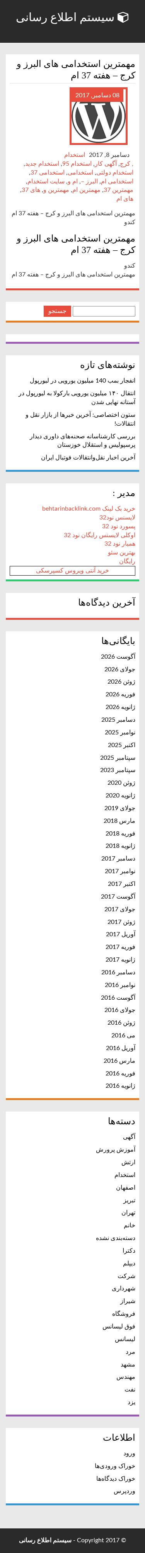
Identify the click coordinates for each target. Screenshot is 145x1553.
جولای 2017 (119, 909)
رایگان (127, 561)
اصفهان (125, 1188)
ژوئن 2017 (121, 922)
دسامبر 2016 (118, 972)
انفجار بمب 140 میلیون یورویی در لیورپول (82, 381)
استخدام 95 (77, 164)
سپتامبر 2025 (117, 758)
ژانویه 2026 (120, 707)
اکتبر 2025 (121, 745)
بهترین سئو (121, 552)
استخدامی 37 (48, 173)
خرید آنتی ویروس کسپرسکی (72, 571)
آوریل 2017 (120, 934)
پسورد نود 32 (118, 526)
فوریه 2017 (120, 947)
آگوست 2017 (118, 897)
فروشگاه (123, 1314)
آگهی (129, 1137)
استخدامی (80, 173)
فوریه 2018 (120, 834)
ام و (73, 181)
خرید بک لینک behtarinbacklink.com (88, 509)
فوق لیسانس (118, 1326)
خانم (129, 1225)
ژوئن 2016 (121, 1023)
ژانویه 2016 (120, 1086)
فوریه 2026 (120, 694)
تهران (128, 1213)
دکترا (129, 1251)
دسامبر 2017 (118, 859)
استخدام (74, 155)
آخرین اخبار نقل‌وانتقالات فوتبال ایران (88, 457)
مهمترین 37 (118, 190)
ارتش (128, 1162)
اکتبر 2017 (121, 884)
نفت (130, 1390)
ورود (129, 1453)
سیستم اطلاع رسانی (67, 17)
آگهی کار (106, 164)
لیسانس (125, 1339)
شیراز (127, 1301)
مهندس (125, 1377)
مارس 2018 (119, 821)
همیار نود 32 (119, 544)
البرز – (89, 181)
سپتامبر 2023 (117, 770)
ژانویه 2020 (120, 795)
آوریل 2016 (120, 1048)
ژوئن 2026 (121, 682)
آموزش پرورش (115, 1150)
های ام (124, 199)
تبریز (129, 1200)
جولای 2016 (119, 1010)
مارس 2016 (119, 1061)
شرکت (126, 1276)
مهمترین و (56, 190)
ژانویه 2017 (120, 960)
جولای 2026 (119, 669)
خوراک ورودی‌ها (115, 1466)
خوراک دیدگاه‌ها (115, 1479)
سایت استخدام (46, 181)
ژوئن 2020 (121, 783)
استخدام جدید (42, 164)
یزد (131, 1402)
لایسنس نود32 (117, 517)
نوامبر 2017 (120, 871)
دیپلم (129, 1263)
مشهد (128, 1365)
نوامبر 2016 (120, 985)
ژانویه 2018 (120, 846)
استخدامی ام (117, 181)
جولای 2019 (119, 808)
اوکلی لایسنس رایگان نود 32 (99, 535)
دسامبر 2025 (118, 720)
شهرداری (123, 1288)
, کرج (126, 164)
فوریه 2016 (120, 1073)
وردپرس (124, 1491)
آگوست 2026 (118, 657)
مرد (130, 1352)
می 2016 (123, 1035)
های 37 (31, 190)
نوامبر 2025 (120, 732)
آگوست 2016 (118, 998)
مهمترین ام (86, 190)
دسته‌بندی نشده (115, 1238)
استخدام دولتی (114, 173)
